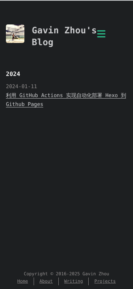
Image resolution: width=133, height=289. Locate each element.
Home (22, 281)
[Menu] (101, 38)
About (46, 281)
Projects (105, 281)
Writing (73, 281)
